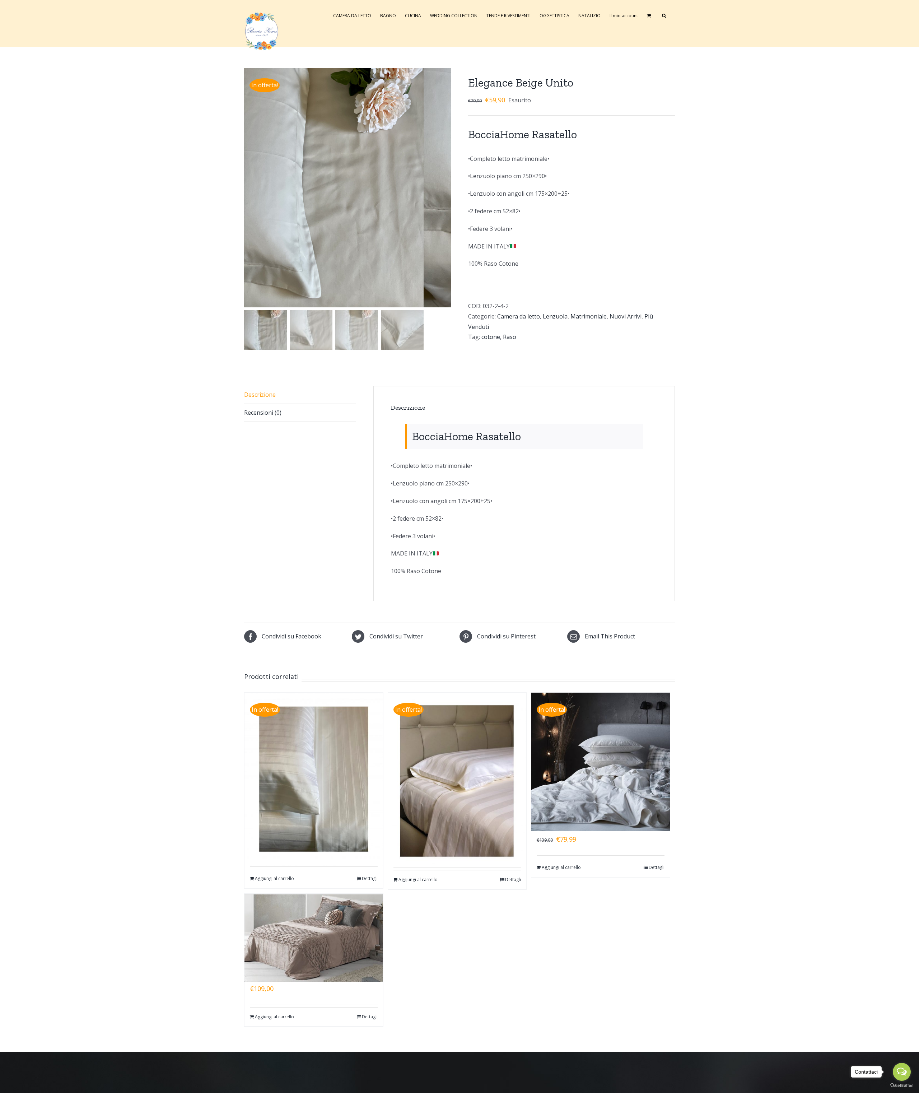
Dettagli (370, 878)
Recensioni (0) (262, 413)
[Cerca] (664, 15)
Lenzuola (555, 316)
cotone (490, 337)
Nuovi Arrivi (626, 316)
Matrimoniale (588, 316)
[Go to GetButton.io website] (901, 1085)
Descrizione (260, 395)
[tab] (300, 395)
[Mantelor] (313, 927)
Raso (509, 337)
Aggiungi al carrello (274, 878)
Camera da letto (518, 316)
